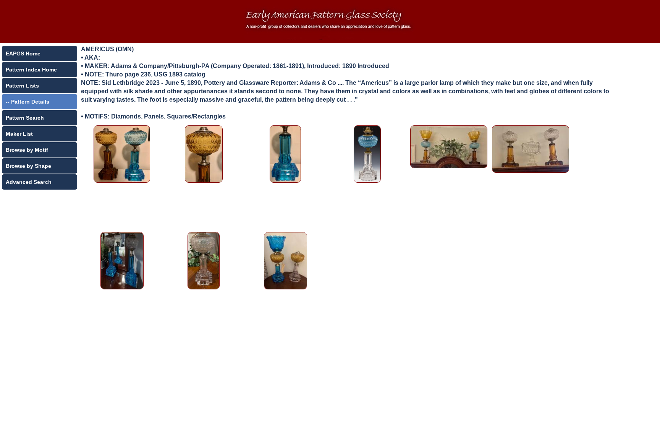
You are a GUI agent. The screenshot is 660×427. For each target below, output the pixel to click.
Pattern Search (25, 118)
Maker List (19, 134)
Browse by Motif (27, 150)
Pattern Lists (22, 86)
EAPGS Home (23, 53)
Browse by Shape (28, 166)
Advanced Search (29, 182)
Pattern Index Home (31, 70)
